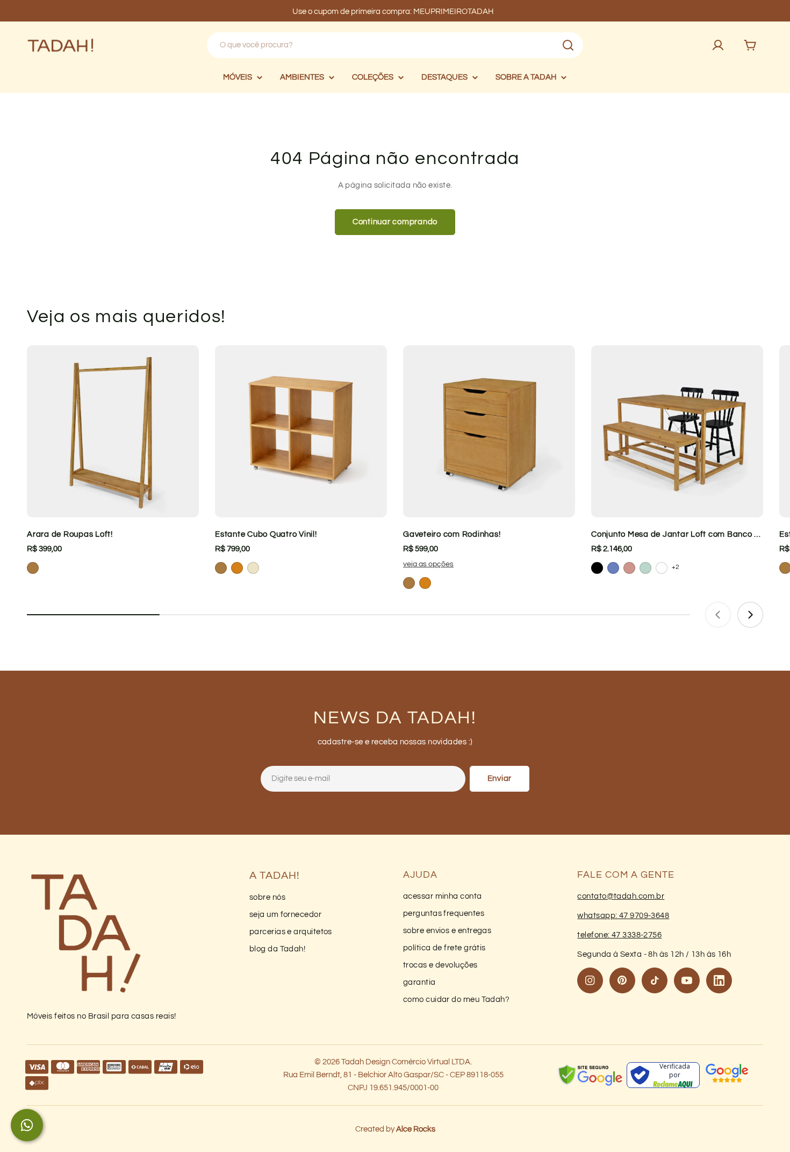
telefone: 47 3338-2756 (619, 935)
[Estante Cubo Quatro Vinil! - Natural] (253, 568)
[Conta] (718, 45)
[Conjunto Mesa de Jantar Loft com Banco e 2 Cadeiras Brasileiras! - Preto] (597, 568)
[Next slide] (750, 615)
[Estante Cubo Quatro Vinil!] (301, 431)
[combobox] (395, 45)
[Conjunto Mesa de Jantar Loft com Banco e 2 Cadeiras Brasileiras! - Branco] (661, 568)
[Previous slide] (718, 615)
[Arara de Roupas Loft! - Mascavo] (33, 568)
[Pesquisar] (568, 45)
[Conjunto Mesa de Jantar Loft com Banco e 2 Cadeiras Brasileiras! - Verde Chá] (645, 568)
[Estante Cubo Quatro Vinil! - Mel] (237, 568)
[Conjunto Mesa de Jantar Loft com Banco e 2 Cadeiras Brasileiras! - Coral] (629, 568)
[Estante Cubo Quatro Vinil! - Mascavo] (221, 568)
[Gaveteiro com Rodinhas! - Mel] (425, 583)
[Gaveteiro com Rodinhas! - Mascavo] (409, 583)
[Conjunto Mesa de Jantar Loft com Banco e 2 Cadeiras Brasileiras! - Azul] (613, 568)
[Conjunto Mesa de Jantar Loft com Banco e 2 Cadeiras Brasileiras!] (677, 431)
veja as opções (428, 564)
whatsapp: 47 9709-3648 (623, 916)
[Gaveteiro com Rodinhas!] (489, 431)
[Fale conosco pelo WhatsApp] (27, 1125)
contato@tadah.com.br (620, 896)
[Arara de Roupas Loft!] (113, 431)
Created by (395, 1129)
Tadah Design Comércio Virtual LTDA (405, 1062)
